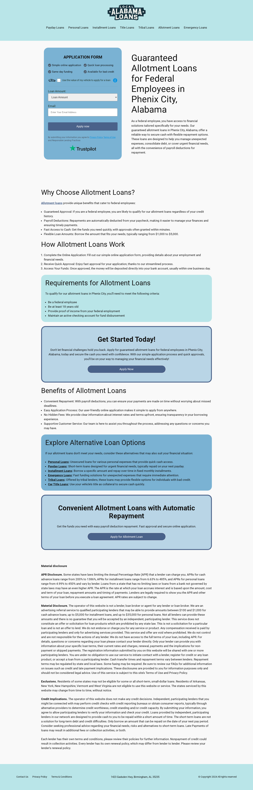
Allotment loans (51, 203)
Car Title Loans (58, 484)
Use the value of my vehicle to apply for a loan (86, 80)
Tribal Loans (56, 479)
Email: (52, 106)
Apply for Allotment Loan (126, 536)
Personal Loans (58, 462)
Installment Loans (60, 471)
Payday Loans (57, 466)
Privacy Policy (96, 137)
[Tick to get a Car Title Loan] (115, 80)
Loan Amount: (57, 91)
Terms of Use (109, 137)
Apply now (82, 126)
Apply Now (126, 369)
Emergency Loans (60, 475)
